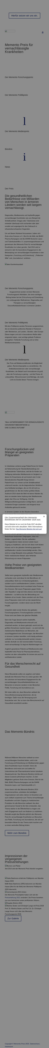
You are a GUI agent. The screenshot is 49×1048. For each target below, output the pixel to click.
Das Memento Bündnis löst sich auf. (29, 529)
